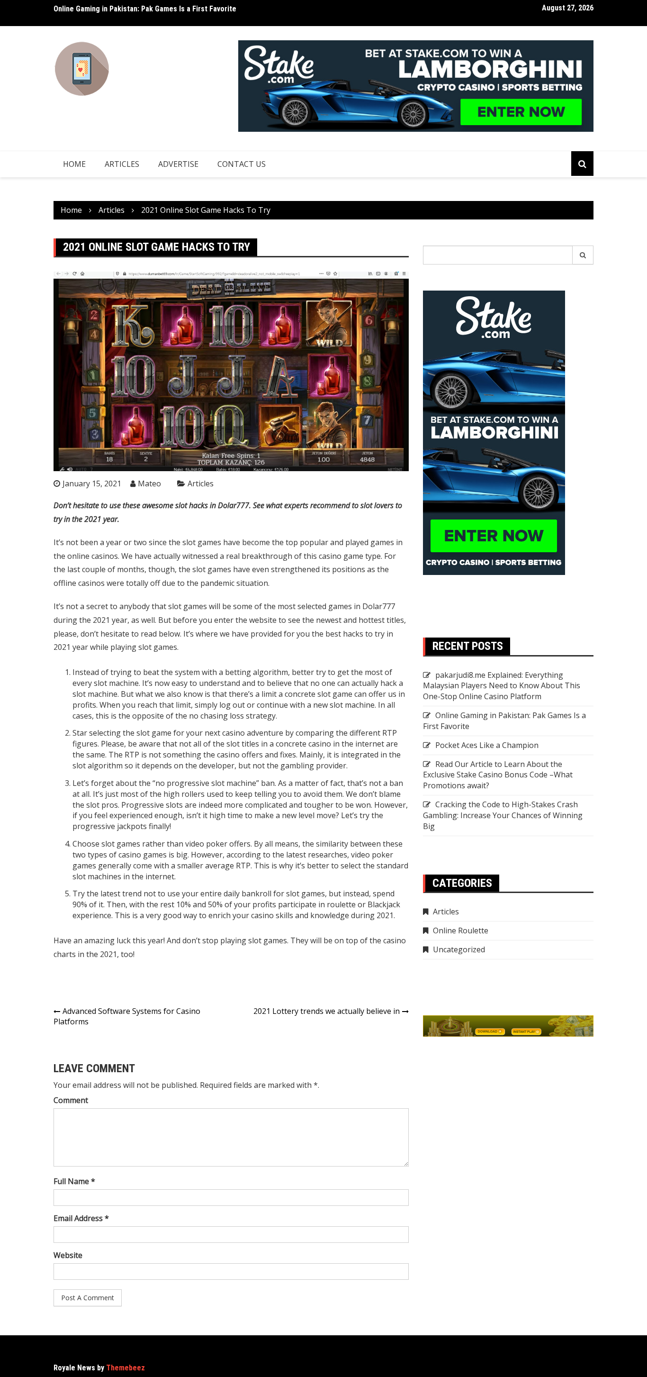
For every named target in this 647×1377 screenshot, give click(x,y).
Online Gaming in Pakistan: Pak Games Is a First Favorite (145, 8)
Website (68, 1255)
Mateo (149, 483)
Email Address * (81, 1218)
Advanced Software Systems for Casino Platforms (127, 1016)
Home (74, 164)
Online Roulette (460, 930)
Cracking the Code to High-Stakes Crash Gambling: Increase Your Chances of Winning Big (503, 815)
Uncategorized (459, 949)
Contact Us (241, 164)
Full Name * (74, 1181)
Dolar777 (378, 606)
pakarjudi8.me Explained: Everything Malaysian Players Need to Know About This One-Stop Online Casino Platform (501, 686)
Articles (122, 164)
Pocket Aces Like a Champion (487, 745)
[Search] (583, 255)
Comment (71, 1100)
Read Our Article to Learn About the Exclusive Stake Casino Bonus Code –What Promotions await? (498, 775)
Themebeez (125, 1367)
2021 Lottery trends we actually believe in (326, 1011)
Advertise (178, 164)
